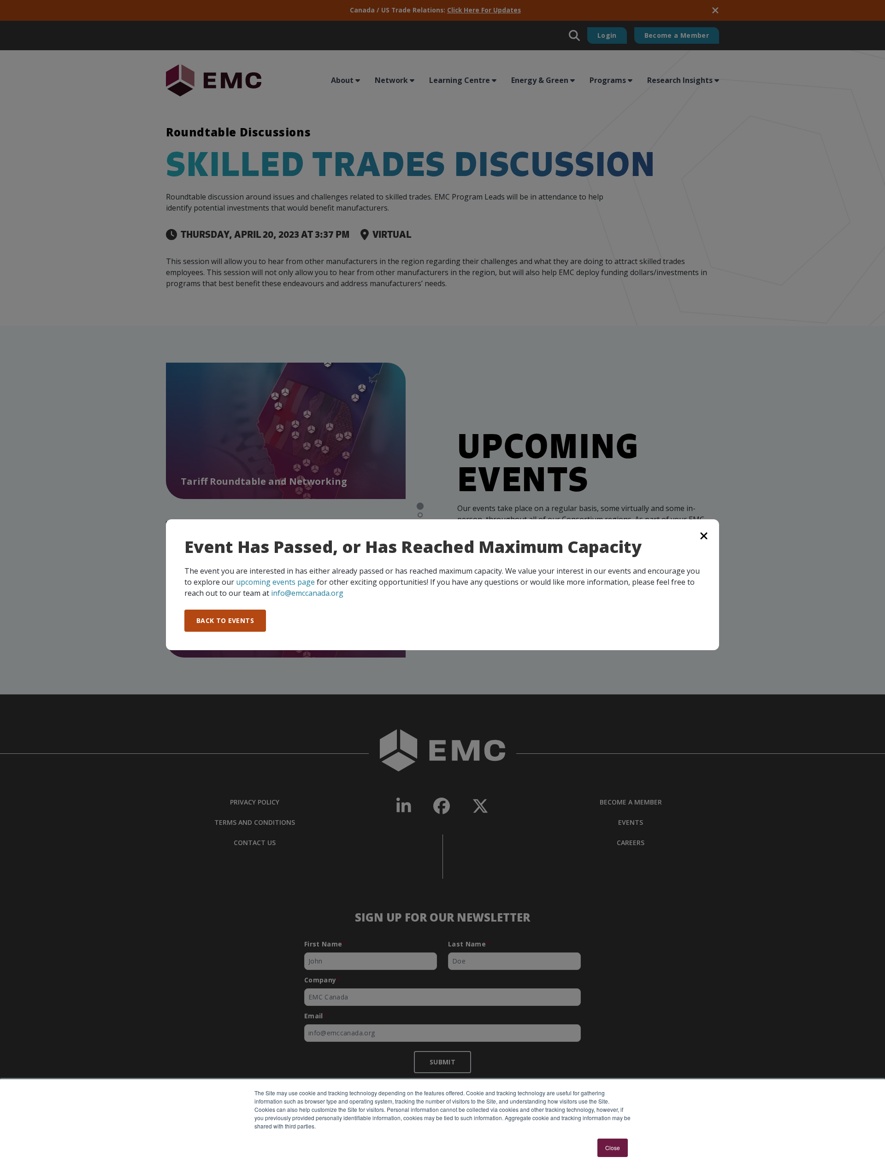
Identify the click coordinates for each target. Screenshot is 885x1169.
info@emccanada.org (307, 593)
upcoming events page (275, 582)
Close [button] (612, 1147)
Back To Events (225, 620)
